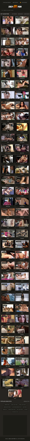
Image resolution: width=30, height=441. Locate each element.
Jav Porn (25, 407)
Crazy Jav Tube (14, 404)
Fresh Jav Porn (22, 404)
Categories (24, 2)
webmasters (26, 401)
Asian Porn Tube (11, 409)
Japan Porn (6, 404)
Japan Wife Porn (7, 407)
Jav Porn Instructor (16, 407)
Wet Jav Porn (20, 409)
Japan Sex (5, 409)
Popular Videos (7, 2)
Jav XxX (25, 409)
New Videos (15, 2)
